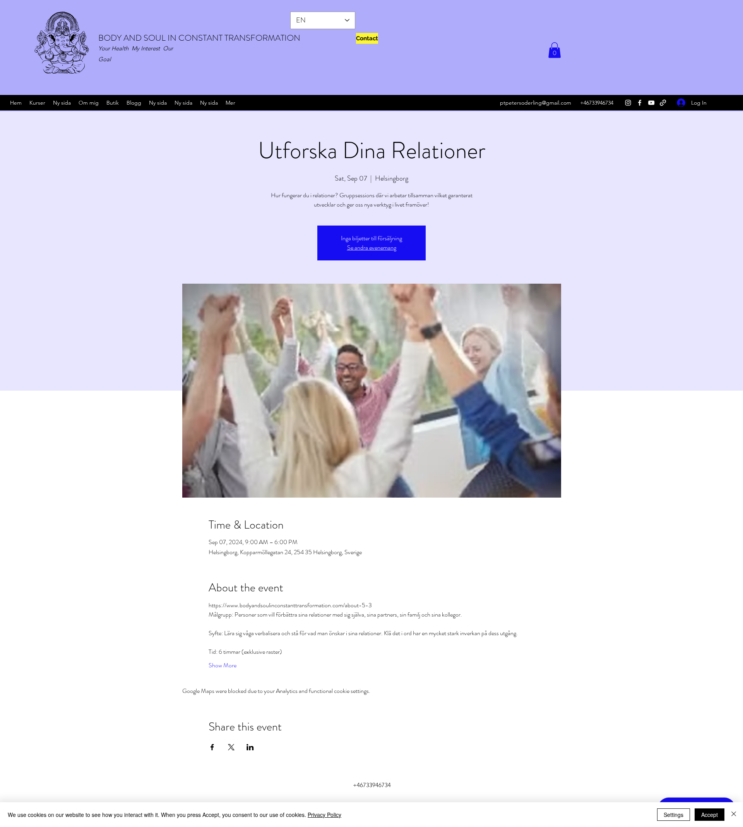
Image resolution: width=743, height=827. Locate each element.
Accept (709, 814)
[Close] (733, 814)
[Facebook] (640, 103)
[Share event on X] (231, 747)
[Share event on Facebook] (212, 747)
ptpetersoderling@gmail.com (535, 102)
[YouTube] (651, 103)
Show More (222, 665)
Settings (673, 814)
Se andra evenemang (371, 247)
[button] (554, 50)
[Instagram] (628, 103)
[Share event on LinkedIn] (250, 747)
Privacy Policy (324, 814)
